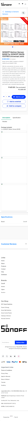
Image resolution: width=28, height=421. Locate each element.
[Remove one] (3, 96)
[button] (23, 13)
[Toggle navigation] (25, 4)
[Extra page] (14, 356)
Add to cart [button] (19, 97)
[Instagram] (18, 356)
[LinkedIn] (10, 356)
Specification (17, 117)
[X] (6, 356)
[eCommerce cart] (19, 3)
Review (4, 121)
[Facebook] (3, 356)
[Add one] (9, 96)
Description (6, 117)
